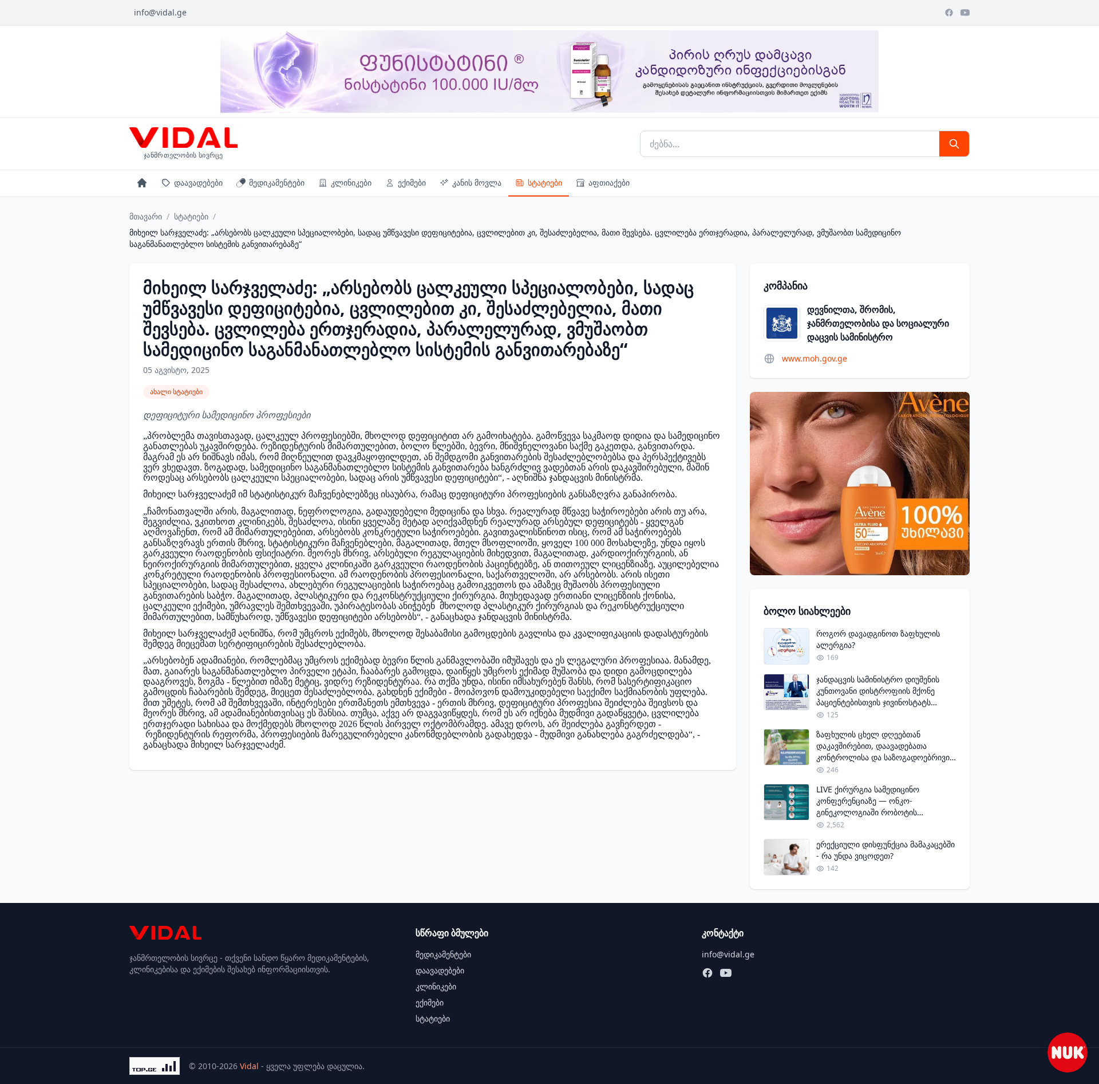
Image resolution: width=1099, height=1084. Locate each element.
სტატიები (545, 182)
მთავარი (145, 216)
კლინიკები (351, 182)
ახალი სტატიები (176, 391)
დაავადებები (198, 182)
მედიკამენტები (277, 182)
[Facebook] (949, 12)
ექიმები (412, 182)
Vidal (249, 1066)
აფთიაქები (609, 182)
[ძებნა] (954, 143)
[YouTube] (965, 12)
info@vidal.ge (160, 12)
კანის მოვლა (476, 182)
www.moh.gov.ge (814, 358)
